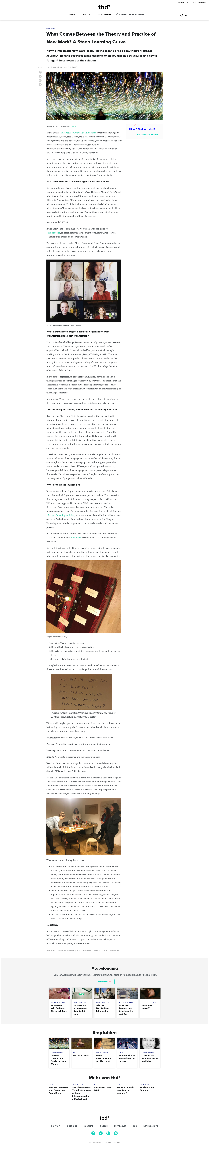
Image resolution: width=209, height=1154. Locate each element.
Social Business (84, 950)
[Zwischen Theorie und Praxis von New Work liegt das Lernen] (59, 1043)
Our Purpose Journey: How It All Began (77, 132)
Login (181, 2)
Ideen (72, 15)
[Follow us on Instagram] (116, 1135)
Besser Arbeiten (102, 1002)
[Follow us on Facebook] (93, 1135)
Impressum (120, 1126)
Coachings (104, 15)
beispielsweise (53, 232)
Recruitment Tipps (58, 1002)
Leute (86, 15)
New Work (50, 950)
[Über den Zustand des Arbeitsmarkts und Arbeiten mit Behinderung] (127, 993)
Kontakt (55, 1126)
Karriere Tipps (145, 1084)
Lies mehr (103, 982)
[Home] (104, 7)
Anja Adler (76, 537)
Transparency (100, 950)
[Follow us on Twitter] (101, 1135)
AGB (135, 1126)
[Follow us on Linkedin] (108, 1135)
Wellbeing (114, 950)
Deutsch (191, 2)
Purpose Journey (66, 950)
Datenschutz (150, 1126)
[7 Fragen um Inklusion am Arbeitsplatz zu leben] (82, 993)
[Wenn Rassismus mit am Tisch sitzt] (104, 1043)
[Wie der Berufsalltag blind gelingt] (104, 993)
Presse (104, 1126)
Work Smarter (51, 29)
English (202, 2)
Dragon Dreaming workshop (61, 515)
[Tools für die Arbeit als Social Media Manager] (150, 1043)
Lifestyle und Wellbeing (151, 1002)
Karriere (88, 1126)
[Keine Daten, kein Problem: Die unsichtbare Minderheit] (59, 993)
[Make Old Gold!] (81, 1043)
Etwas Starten (77, 1084)
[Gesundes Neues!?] (150, 993)
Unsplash (72, 126)
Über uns (72, 1126)
